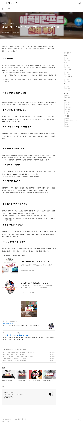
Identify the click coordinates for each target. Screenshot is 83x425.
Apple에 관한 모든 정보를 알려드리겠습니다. (14, 394)
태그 (9, 9)
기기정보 (14, 349)
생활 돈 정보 (67, 122)
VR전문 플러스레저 (9, 323)
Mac (65, 84)
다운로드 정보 (68, 107)
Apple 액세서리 (7, 349)
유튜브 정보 (67, 103)
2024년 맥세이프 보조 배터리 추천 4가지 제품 (14, 358)
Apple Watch (67, 69)
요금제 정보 (67, 109)
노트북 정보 (67, 105)
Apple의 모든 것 (10, 3)
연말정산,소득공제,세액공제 (71, 120)
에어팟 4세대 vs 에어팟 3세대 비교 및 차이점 (13, 354)
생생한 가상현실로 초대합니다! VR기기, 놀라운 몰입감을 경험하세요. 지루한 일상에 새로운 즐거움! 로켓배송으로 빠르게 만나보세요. (28, 338)
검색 (76, 3)
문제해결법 (67, 60)
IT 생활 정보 (67, 113)
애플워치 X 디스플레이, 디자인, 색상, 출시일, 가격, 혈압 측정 (17, 356)
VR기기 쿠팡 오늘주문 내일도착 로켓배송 (15, 335)
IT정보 (65, 100)
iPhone (66, 55)
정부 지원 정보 (68, 118)
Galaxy (66, 93)
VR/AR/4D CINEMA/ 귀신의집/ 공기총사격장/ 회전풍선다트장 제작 (21, 326)
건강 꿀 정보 (67, 124)
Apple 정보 (67, 91)
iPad (65, 62)
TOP (79, 419)
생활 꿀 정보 (67, 116)
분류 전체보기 (67, 53)
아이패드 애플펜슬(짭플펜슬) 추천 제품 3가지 (14, 360)
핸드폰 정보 (67, 111)
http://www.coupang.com (10, 332)
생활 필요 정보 (68, 126)
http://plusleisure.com (9, 321)
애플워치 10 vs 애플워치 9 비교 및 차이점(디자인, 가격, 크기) (17, 352)
